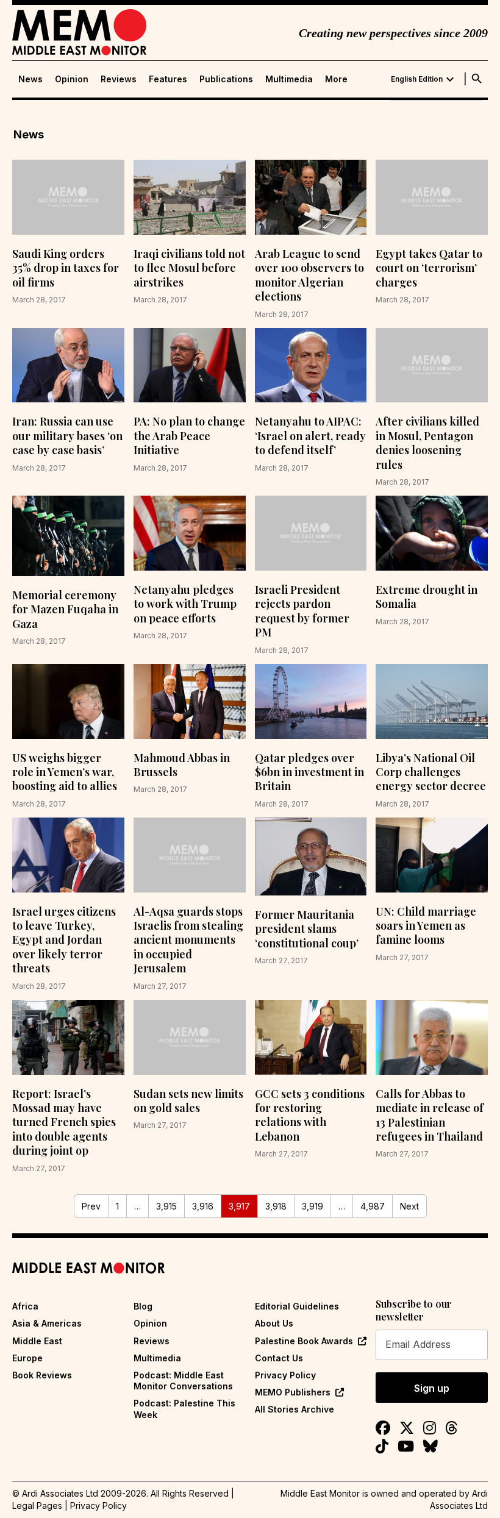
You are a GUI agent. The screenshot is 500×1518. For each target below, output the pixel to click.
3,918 (276, 1206)
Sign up (431, 1388)
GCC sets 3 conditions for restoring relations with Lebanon (310, 1115)
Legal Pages (37, 1505)
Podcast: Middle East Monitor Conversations (183, 1380)
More (336, 79)
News (30, 79)
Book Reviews (42, 1375)
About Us (274, 1323)
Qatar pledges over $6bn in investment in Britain (309, 772)
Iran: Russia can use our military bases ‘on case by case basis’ (67, 435)
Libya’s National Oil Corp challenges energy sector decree (431, 772)
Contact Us (279, 1358)
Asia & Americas (47, 1323)
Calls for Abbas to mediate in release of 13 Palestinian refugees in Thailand (430, 1115)
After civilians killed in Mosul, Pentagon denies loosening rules (427, 442)
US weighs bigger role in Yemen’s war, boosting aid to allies (64, 772)
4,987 (372, 1206)
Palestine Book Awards (304, 1341)
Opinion (71, 79)
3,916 (202, 1206)
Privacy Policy (285, 1375)
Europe (27, 1358)
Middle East (37, 1341)
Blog (143, 1306)
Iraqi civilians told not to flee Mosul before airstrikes (189, 268)
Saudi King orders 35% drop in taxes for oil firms (65, 268)
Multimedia (289, 79)
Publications (226, 79)
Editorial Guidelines (297, 1306)
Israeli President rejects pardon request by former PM (302, 611)
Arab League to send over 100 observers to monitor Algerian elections (309, 275)
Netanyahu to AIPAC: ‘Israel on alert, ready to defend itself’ (310, 435)
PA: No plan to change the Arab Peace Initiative (189, 435)
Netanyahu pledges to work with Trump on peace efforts (185, 603)
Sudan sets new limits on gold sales (188, 1100)
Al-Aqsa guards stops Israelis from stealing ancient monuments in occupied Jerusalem (188, 940)
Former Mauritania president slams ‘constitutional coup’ (307, 928)
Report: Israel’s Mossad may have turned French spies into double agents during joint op (64, 1122)
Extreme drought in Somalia (426, 596)
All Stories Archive (294, 1409)
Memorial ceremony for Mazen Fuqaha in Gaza (65, 609)
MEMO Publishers (292, 1392)
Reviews (119, 79)
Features (168, 79)
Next (409, 1206)
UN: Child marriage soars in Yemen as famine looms (426, 925)
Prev (91, 1206)
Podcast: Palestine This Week (184, 1408)
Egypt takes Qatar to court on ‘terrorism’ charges (429, 268)
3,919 (312, 1206)
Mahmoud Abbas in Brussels (182, 764)
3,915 (166, 1206)
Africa (25, 1306)
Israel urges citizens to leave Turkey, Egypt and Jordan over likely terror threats (64, 940)
